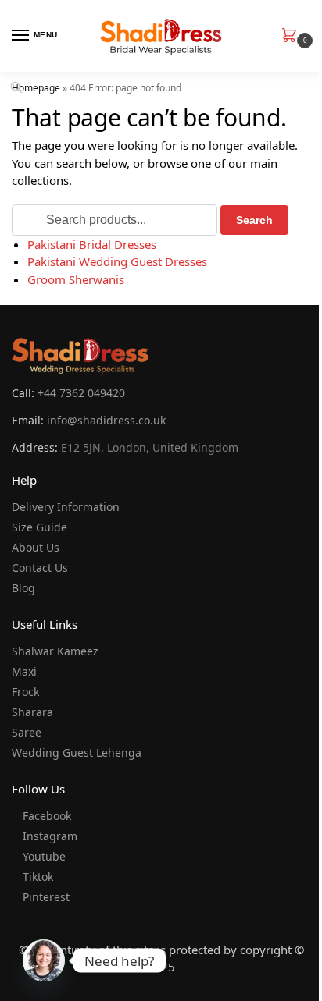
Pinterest (46, 896)
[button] (292, 36)
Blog (23, 587)
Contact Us (40, 567)
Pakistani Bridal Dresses (91, 244)
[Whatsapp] (44, 960)
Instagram (50, 836)
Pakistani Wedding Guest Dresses (117, 261)
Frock (25, 691)
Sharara (32, 712)
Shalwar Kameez (55, 651)
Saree (26, 732)
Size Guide (39, 527)
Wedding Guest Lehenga (76, 752)
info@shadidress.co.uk (106, 420)
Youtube (44, 856)
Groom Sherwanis (75, 279)
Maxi (24, 671)
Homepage (36, 87)
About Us (35, 547)
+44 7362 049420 (81, 392)
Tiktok (38, 876)
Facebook (47, 815)
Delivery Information (66, 506)
